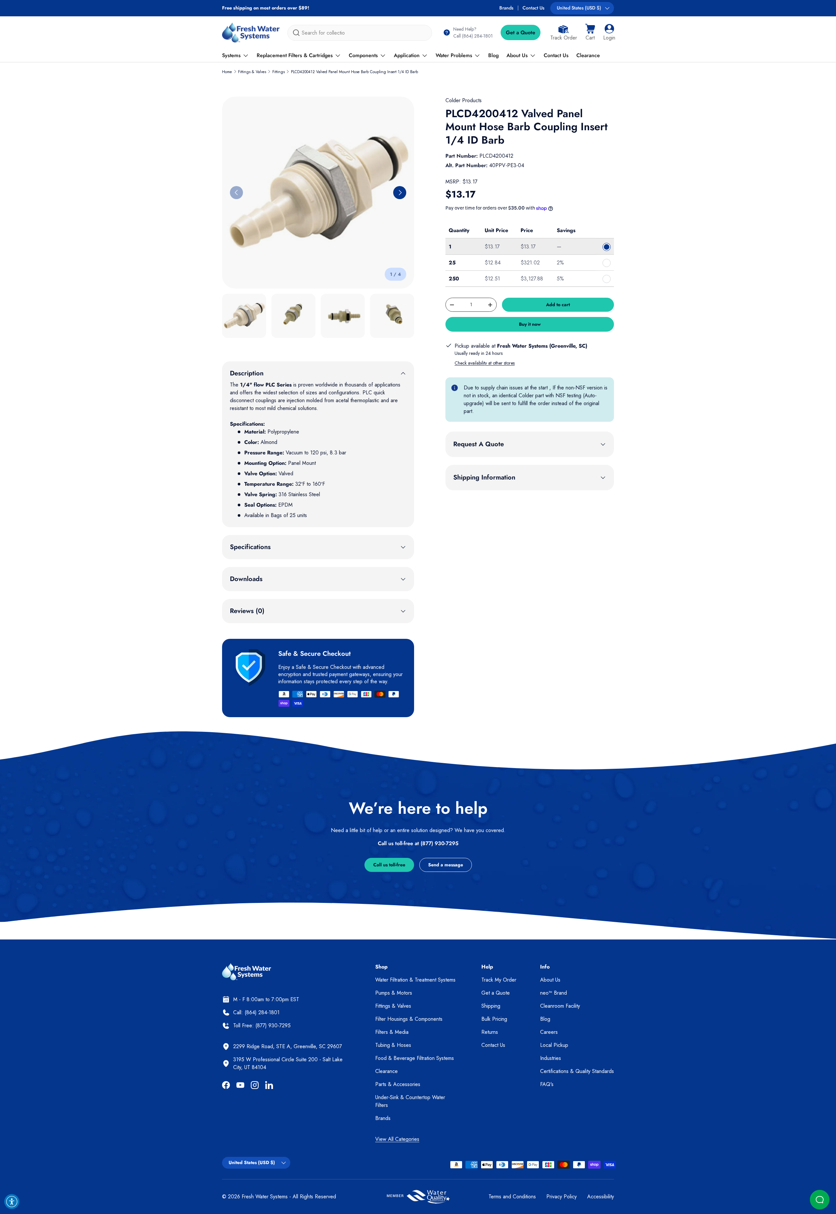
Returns (489, 1032)
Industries (550, 1058)
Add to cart (558, 304)
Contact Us (533, 8)
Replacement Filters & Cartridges (295, 55)
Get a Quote (520, 32)
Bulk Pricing (494, 1019)
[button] (590, 33)
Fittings (278, 72)
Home (227, 72)
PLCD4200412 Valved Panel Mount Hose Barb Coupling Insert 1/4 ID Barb (354, 72)
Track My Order (498, 980)
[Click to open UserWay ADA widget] (11, 1201)
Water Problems (454, 55)
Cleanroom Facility (560, 1006)
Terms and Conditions (512, 1196)
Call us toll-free (389, 864)
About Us (517, 55)
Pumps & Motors (393, 993)
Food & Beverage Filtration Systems (414, 1058)
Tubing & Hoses (393, 1045)
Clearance (588, 55)
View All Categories (397, 1139)
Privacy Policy (561, 1196)
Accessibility (600, 1196)
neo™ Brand (553, 993)
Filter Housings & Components (408, 1019)
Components (363, 55)
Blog (493, 55)
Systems (231, 55)
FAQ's (547, 1084)
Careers (549, 1032)
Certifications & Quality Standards (577, 1071)
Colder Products (463, 100)
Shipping (490, 1006)
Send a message (445, 864)
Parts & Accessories (397, 1084)
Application (407, 55)
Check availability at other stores (485, 363)
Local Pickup (554, 1045)
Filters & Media (392, 1032)
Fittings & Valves (252, 72)
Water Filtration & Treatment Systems (415, 980)
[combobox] (359, 33)
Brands (506, 8)
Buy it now (530, 324)
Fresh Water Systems (265, 1196)
